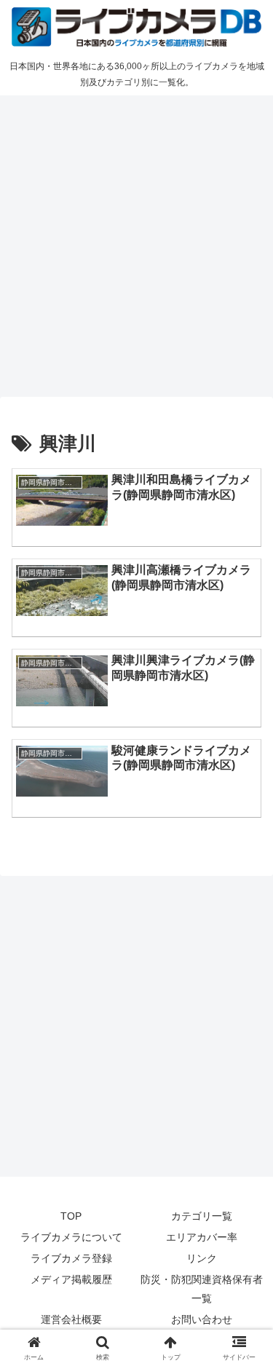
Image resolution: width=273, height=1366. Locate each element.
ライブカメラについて (71, 1237)
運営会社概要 (71, 1319)
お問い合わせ (201, 1319)
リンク (201, 1258)
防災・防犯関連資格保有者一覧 (202, 1288)
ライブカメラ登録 (71, 1258)
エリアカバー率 (201, 1237)
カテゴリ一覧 (201, 1216)
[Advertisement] (136, 243)
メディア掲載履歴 (71, 1279)
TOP (71, 1216)
